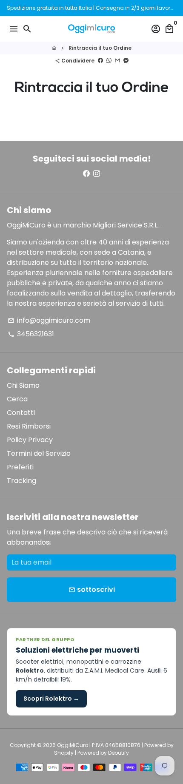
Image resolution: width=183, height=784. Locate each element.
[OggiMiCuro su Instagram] (96, 174)
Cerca (17, 399)
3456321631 (31, 334)
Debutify (118, 752)
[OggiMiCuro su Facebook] (86, 174)
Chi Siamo (23, 385)
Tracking (21, 481)
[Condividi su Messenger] (126, 60)
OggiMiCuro (72, 745)
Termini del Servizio (39, 453)
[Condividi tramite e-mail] (117, 60)
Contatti (21, 413)
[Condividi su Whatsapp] (109, 60)
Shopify (64, 752)
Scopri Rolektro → (51, 698)
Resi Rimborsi (29, 426)
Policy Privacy (30, 440)
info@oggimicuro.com (49, 320)
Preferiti (20, 467)
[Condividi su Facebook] (100, 60)
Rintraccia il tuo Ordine (100, 47)
